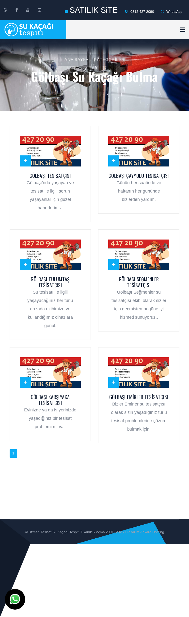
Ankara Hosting (152, 532)
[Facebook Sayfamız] (17, 10)
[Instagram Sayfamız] (39, 10)
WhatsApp (173, 12)
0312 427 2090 (141, 12)
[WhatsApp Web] (5, 10)
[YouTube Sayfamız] (28, 10)
